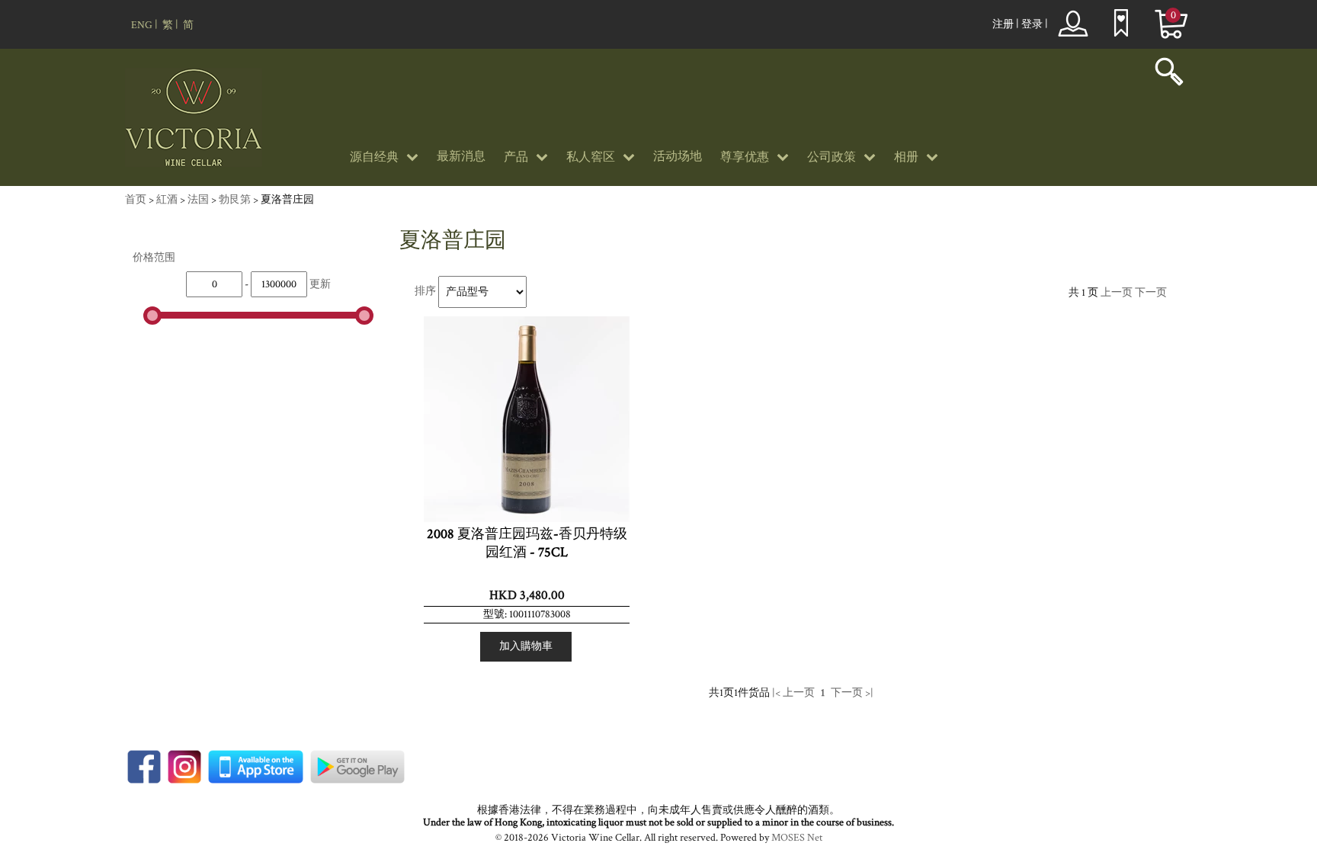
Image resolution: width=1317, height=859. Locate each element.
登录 (1032, 24)
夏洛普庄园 (287, 200)
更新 (320, 284)
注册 (1003, 24)
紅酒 (167, 200)
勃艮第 (235, 200)
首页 (135, 200)
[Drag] (152, 315)
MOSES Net (796, 838)
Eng (141, 25)
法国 (198, 200)
